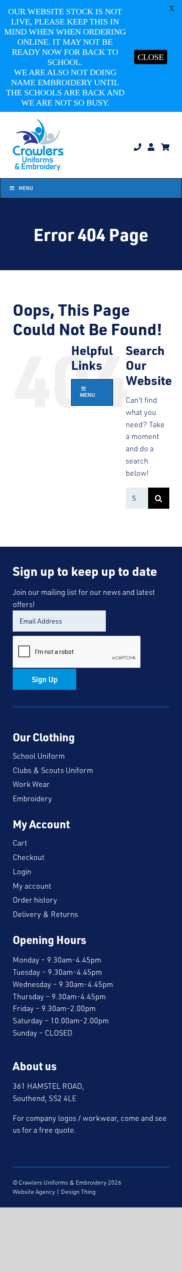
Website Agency (34, 1191)
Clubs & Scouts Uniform (53, 770)
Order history (35, 899)
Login (22, 871)
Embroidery (32, 798)
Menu (26, 188)
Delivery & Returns (45, 914)
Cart (20, 842)
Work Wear (31, 784)
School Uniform (39, 755)
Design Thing (78, 1191)
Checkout (28, 857)
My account (32, 885)
